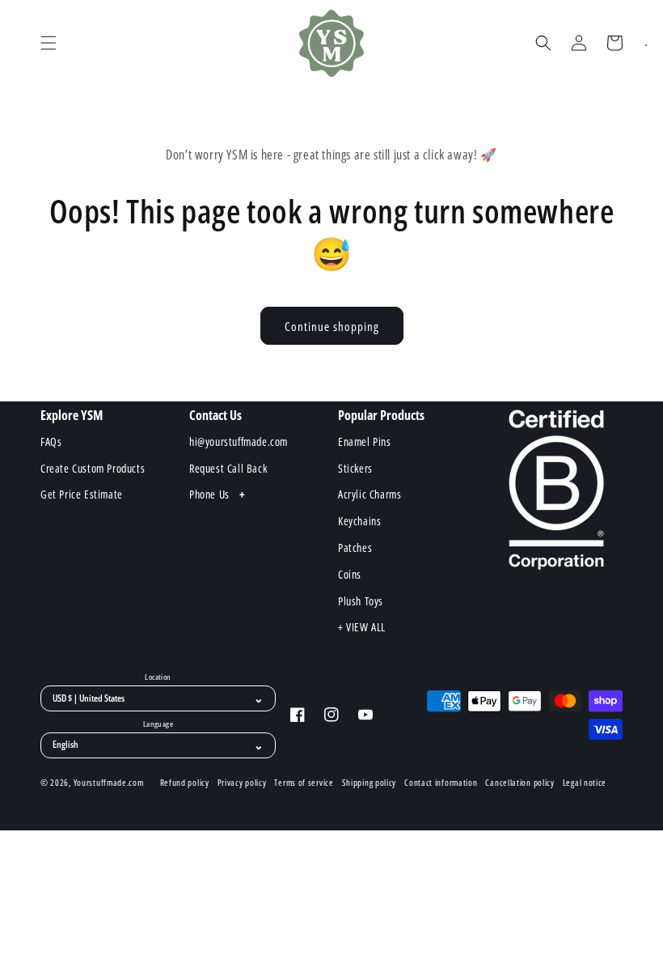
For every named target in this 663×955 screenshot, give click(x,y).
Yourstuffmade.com (109, 782)
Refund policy (184, 782)
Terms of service (303, 782)
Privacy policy (242, 782)
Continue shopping (332, 326)
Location (158, 677)
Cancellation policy (519, 782)
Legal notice (584, 782)
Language (158, 724)
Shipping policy (369, 782)
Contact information (440, 782)
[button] (48, 43)
